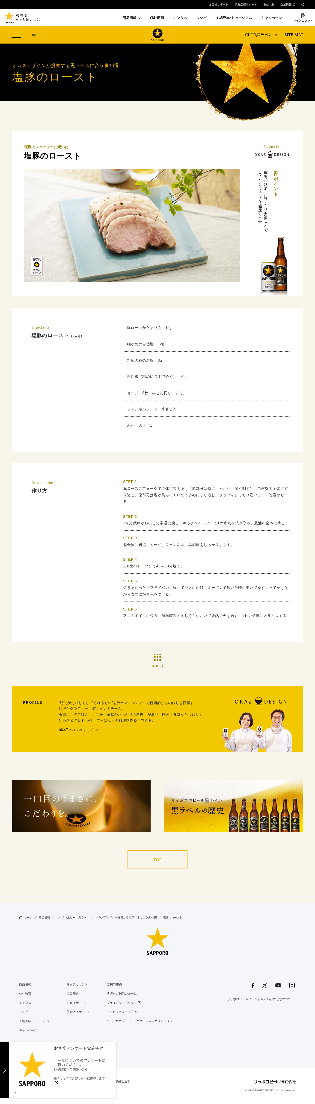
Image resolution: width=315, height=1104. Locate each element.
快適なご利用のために (122, 993)
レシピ (201, 17)
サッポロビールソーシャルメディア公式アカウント (261, 999)
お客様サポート (218, 4)
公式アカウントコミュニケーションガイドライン (140, 1021)
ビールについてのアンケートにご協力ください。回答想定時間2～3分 (79, 1069)
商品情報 (130, 17)
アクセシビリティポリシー (124, 1012)
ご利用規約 (114, 984)
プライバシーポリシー (122, 1003)
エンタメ (180, 17)
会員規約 (73, 993)
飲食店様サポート (246, 4)
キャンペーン (271, 17)
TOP (157, 859)
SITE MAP (294, 34)
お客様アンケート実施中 (76, 1048)
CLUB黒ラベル (259, 34)
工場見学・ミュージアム (234, 17)
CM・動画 (157, 17)
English (268, 4)
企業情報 (285, 4)
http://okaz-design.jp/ (75, 729)
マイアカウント (303, 20)
